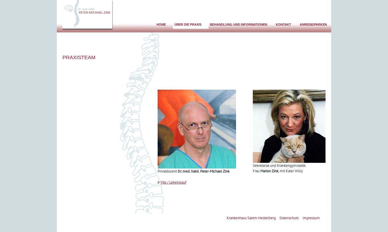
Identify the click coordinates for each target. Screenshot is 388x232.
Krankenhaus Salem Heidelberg (251, 217)
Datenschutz (289, 217)
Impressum (311, 217)
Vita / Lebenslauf (173, 182)
